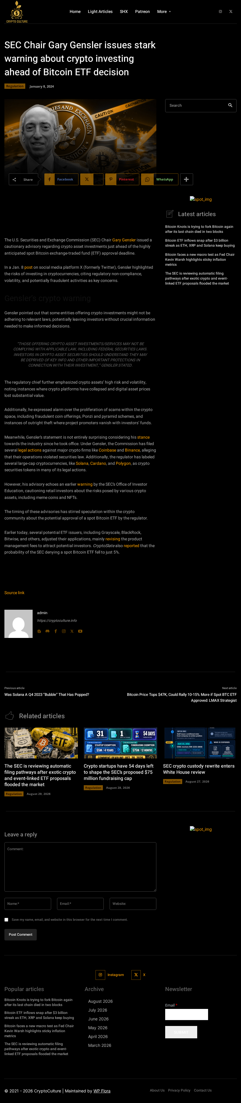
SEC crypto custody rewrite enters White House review (199, 769)
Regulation (15, 86)
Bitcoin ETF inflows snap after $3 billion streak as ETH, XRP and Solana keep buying (200, 243)
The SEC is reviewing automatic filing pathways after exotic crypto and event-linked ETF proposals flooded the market (197, 278)
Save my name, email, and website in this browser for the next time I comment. (70, 919)
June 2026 (98, 1018)
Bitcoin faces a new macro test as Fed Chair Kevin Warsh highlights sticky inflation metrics (200, 259)
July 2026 (97, 1009)
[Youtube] (80, 630)
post (28, 267)
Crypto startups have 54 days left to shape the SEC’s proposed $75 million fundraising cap (118, 772)
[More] (186, 179)
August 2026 (100, 1001)
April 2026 (98, 1036)
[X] (230, 11)
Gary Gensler (124, 240)
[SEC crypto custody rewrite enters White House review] (200, 743)
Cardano (98, 463)
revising (113, 539)
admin (42, 613)
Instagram (116, 974)
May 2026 (98, 1027)
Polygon (123, 463)
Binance (132, 450)
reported (131, 546)
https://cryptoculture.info (57, 620)
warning (85, 484)
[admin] (18, 624)
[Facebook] (55, 630)
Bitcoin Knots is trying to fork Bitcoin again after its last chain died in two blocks (199, 229)
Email (171, 1005)
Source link (14, 593)
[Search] (230, 105)
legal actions (29, 450)
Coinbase (107, 450)
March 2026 (99, 1045)
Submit (181, 1032)
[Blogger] (39, 630)
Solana (82, 463)
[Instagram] (220, 11)
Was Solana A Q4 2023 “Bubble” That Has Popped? (46, 694)
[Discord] (47, 630)
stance (143, 437)
